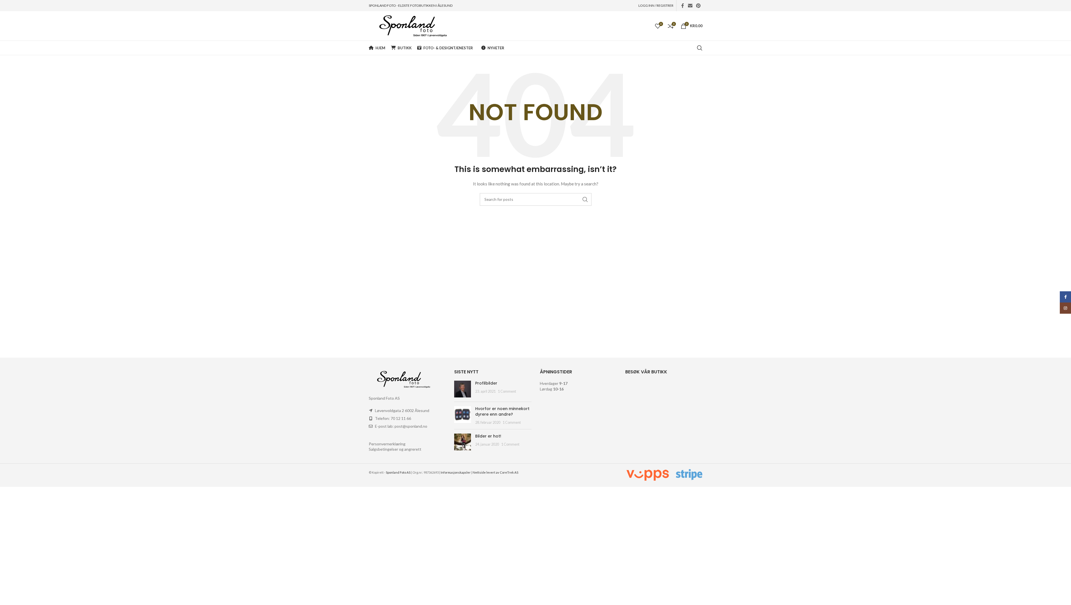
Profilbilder (486, 383)
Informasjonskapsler (456, 472)
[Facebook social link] (682, 5)
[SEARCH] (585, 199)
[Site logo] (408, 25)
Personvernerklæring (387, 443)
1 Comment (507, 391)
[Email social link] (690, 5)
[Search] (699, 47)
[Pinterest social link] (698, 5)
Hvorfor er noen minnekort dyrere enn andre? (502, 411)
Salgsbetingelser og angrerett (395, 449)
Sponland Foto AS (398, 472)
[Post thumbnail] (462, 389)
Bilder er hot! (488, 436)
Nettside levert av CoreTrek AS (495, 472)
